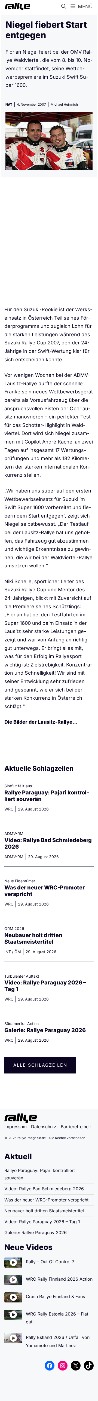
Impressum (15, 1126)
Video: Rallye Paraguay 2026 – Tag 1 (42, 1221)
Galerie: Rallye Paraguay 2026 (45, 1030)
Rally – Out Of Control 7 (50, 1261)
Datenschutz (43, 1126)
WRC (8, 809)
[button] (64, 6)
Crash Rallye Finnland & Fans (55, 1296)
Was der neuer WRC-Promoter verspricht (46, 1200)
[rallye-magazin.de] (16, 6)
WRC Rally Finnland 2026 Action (59, 1279)
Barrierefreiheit (76, 1126)
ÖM (17, 951)
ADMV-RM (13, 856)
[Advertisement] (49, 244)
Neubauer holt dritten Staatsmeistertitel (33, 938)
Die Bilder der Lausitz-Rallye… (41, 722)
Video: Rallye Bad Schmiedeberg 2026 (44, 1188)
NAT (8, 104)
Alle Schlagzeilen (40, 1065)
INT (7, 951)
